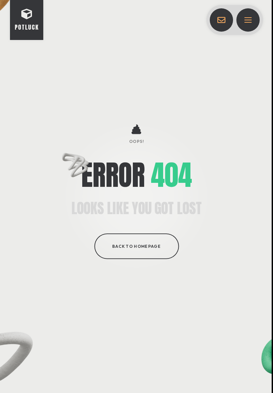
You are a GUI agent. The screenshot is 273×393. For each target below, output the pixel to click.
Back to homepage (136, 246)
